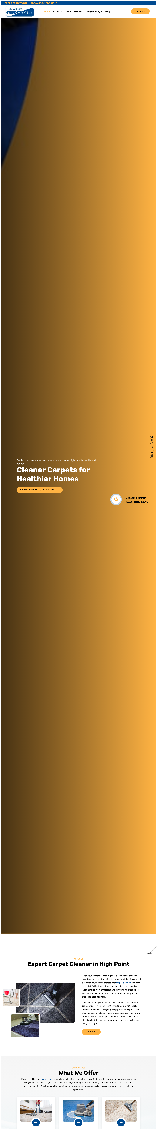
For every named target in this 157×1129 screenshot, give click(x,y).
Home (47, 12)
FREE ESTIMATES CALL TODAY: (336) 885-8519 (31, 3)
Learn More (91, 1032)
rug (50, 1079)
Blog (107, 12)
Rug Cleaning (93, 12)
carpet (44, 1079)
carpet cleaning (123, 983)
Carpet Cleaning (74, 12)
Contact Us (140, 11)
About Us (58, 12)
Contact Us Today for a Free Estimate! (39, 490)
